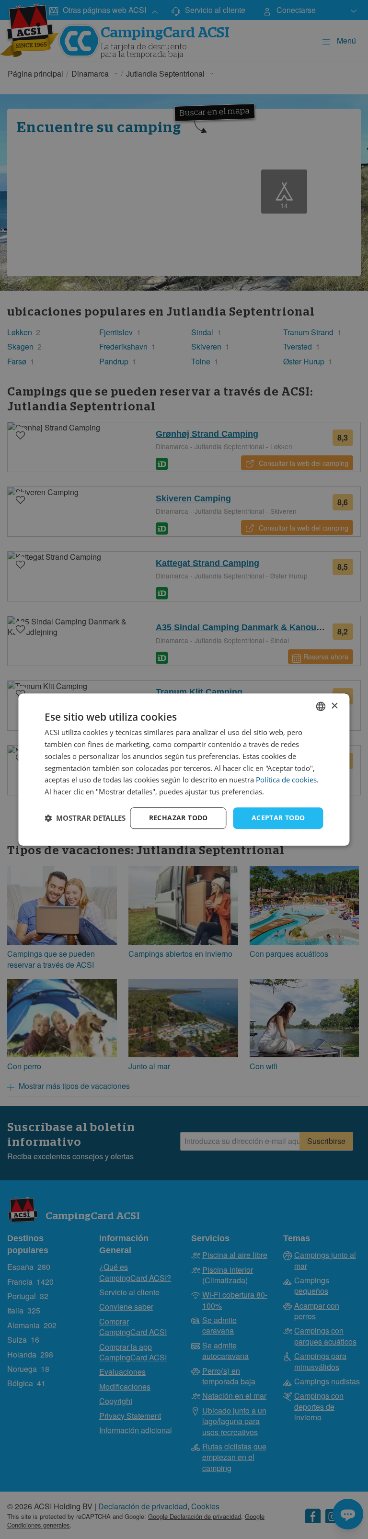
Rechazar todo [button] (178, 817)
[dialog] (183, 769)
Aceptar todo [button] (278, 817)
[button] (85, 818)
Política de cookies (286, 780)
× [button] (334, 706)
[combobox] (321, 706)
